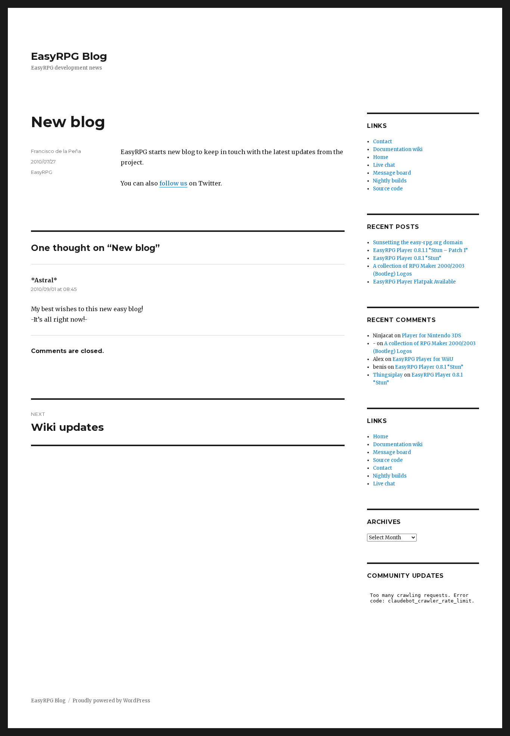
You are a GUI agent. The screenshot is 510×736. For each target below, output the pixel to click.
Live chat (384, 165)
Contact (382, 141)
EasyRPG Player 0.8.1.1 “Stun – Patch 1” (420, 250)
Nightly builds (390, 181)
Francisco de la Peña (56, 151)
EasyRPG (41, 172)
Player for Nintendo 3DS (431, 335)
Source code (388, 188)
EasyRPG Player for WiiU (422, 359)
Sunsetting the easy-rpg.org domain (418, 242)
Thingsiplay (388, 375)
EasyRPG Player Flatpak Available (414, 282)
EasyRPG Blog (69, 56)
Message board (392, 173)
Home (380, 157)
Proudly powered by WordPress (111, 700)
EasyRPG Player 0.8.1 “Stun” (407, 258)
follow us (173, 183)
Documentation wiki (398, 149)
